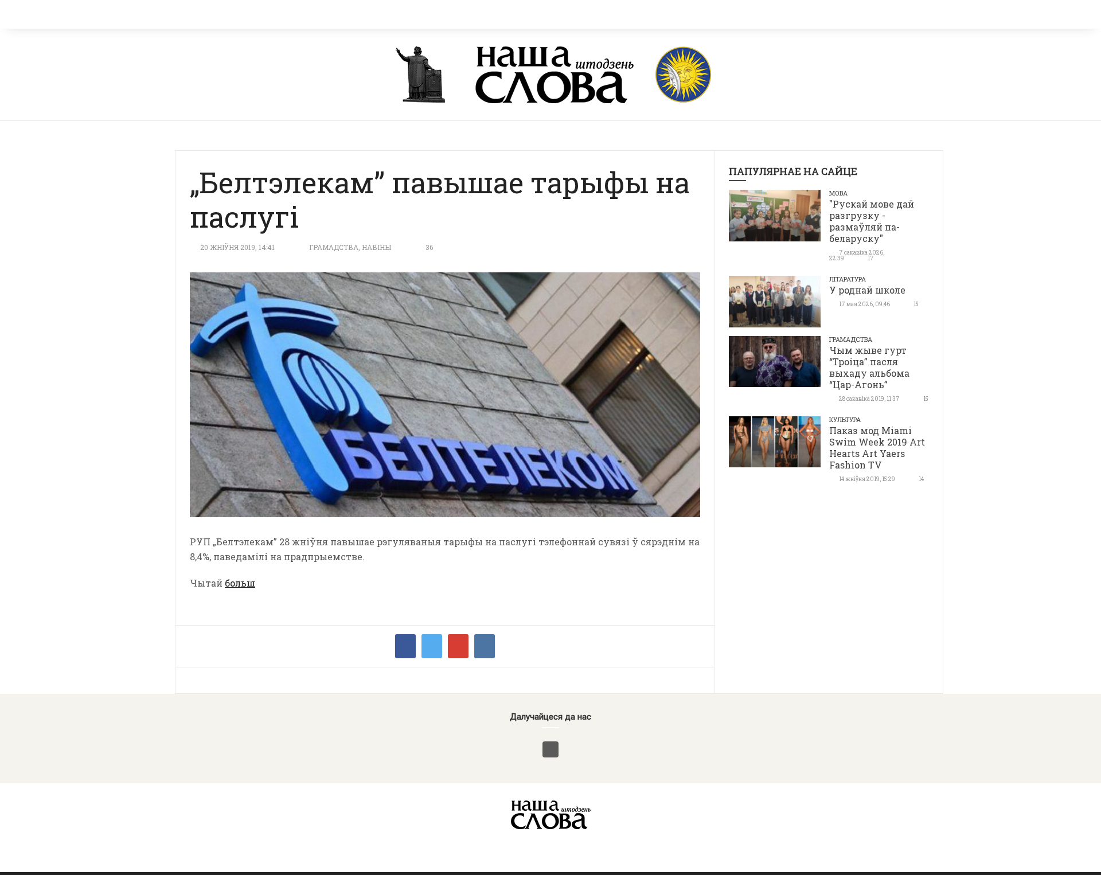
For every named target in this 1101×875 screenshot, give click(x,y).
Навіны (376, 247)
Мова (838, 193)
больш (240, 583)
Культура (845, 419)
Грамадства (333, 247)
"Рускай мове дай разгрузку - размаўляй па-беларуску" (871, 221)
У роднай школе (867, 290)
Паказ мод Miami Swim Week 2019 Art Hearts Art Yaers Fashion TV (877, 447)
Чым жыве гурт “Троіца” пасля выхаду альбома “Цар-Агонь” (869, 367)
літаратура (847, 279)
